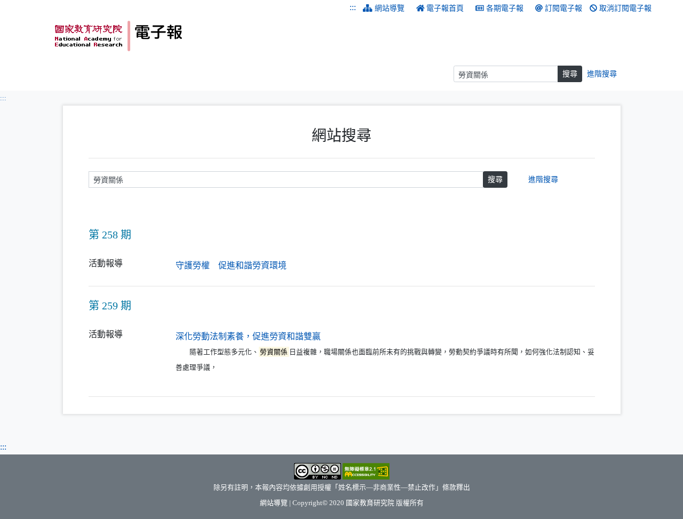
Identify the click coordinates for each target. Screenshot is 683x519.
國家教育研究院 (370, 503)
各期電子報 (504, 8)
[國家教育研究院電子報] (194, 36)
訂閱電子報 (563, 8)
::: (353, 7)
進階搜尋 (602, 74)
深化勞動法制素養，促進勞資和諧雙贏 (248, 336)
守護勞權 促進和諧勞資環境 (231, 265)
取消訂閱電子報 (625, 8)
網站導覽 (389, 8)
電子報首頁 (445, 8)
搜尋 (569, 74)
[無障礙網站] (366, 471)
